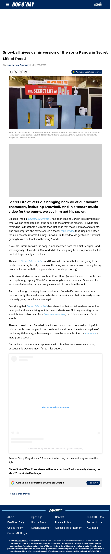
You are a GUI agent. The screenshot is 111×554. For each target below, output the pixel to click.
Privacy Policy (63, 522)
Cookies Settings (17, 533)
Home (12, 493)
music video (68, 230)
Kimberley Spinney (18, 65)
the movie (91, 333)
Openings (36, 517)
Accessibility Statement (68, 527)
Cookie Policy (15, 527)
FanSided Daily (15, 522)
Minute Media (21, 541)
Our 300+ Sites (95, 517)
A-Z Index (92, 527)
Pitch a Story (38, 522)
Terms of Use (94, 522)
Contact (59, 517)
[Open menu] (7, 4)
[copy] (26, 72)
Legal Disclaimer (40, 527)
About (10, 517)
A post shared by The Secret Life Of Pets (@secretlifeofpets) (55, 448)
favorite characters (54, 314)
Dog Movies (24, 493)
